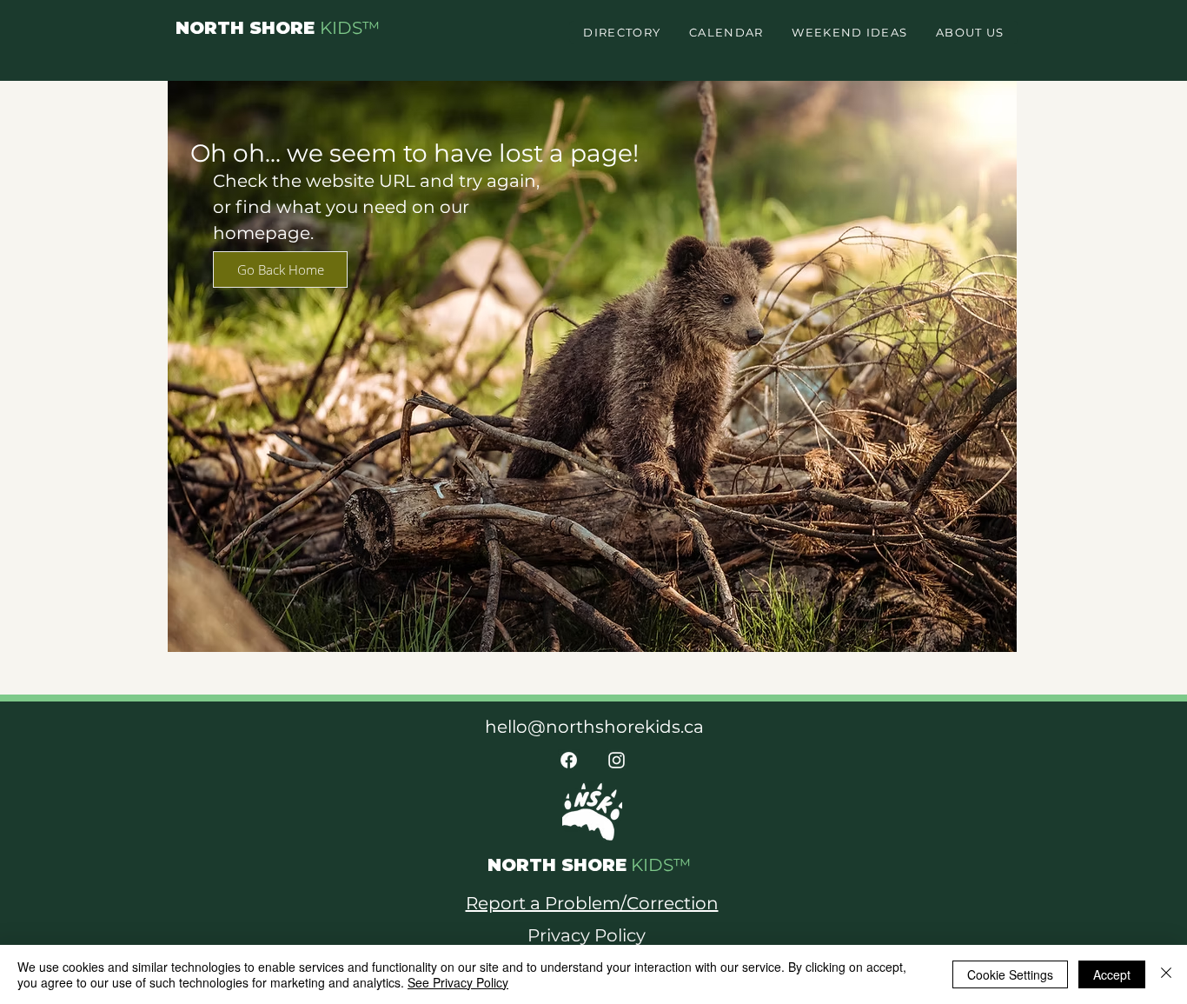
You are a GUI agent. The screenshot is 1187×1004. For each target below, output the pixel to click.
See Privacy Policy (458, 982)
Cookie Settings (1010, 974)
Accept (1112, 974)
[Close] (1166, 974)
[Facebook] (569, 760)
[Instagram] (616, 760)
